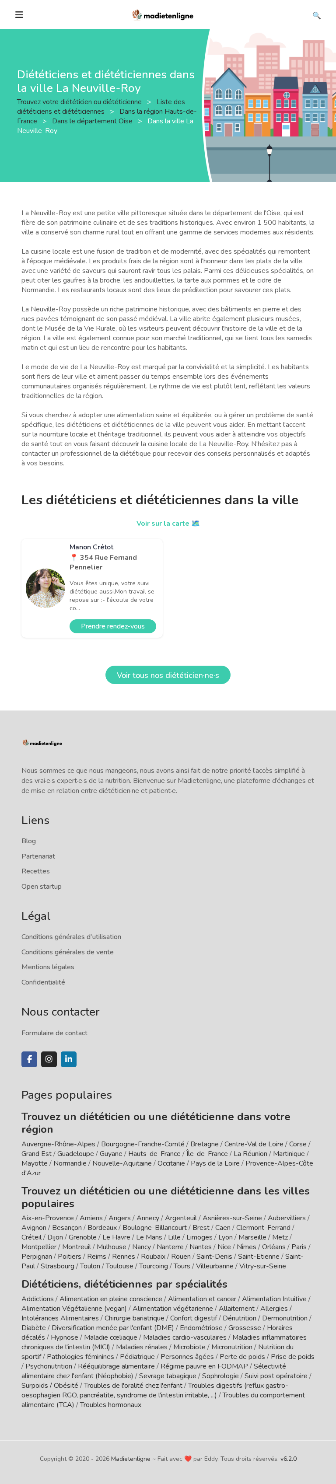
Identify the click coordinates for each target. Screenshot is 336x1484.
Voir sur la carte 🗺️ (168, 523)
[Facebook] (29, 1059)
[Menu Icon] (19, 14)
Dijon (55, 1237)
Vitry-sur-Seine (262, 1266)
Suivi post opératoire (276, 1376)
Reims (96, 1256)
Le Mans (149, 1237)
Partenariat (38, 856)
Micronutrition (231, 1347)
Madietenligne (130, 1459)
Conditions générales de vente (67, 952)
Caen (223, 1228)
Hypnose (64, 1337)
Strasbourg (57, 1266)
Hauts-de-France (154, 1154)
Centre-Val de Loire (254, 1144)
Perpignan (36, 1256)
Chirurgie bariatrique (134, 1318)
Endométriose (201, 1328)
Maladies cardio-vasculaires (185, 1337)
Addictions (37, 1299)
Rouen (181, 1256)
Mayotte (34, 1163)
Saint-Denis (214, 1256)
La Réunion (250, 1154)
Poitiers (69, 1256)
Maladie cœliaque (110, 1337)
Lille (174, 1237)
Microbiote (190, 1347)
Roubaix (153, 1256)
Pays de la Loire (215, 1163)
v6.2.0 (288, 1459)
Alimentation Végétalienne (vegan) (74, 1308)
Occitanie (171, 1163)
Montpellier (38, 1247)
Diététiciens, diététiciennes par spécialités (124, 1284)
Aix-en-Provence (47, 1218)
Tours (182, 1266)
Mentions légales (47, 967)
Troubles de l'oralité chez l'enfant (133, 1385)
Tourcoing (153, 1266)
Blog (28, 841)
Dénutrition (239, 1318)
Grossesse (244, 1328)
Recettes (35, 871)
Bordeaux (102, 1228)
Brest (201, 1228)
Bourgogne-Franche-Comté (143, 1144)
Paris (299, 1247)
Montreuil (76, 1247)
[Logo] (163, 14)
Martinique (289, 1154)
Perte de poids (242, 1357)
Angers (119, 1218)
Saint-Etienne (259, 1256)
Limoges (199, 1237)
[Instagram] (49, 1059)
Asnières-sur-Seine (232, 1218)
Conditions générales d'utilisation (71, 937)
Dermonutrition (285, 1318)
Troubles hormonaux (110, 1405)
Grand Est (36, 1154)
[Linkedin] (69, 1059)
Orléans (274, 1247)
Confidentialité (43, 982)
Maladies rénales (142, 1347)
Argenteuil (181, 1218)
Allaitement (237, 1308)
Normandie (70, 1163)
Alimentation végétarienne (173, 1308)
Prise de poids (293, 1357)
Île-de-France (207, 1154)
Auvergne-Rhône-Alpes (58, 1144)
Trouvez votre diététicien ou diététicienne (80, 102)
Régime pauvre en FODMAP (204, 1366)
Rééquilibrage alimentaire (116, 1366)
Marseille (252, 1237)
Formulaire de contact (54, 1033)
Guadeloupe (75, 1154)
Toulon (90, 1266)
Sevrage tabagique (167, 1376)
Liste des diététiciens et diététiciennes (101, 106)
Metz (280, 1237)
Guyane (111, 1154)
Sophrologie (220, 1376)
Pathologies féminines (80, 1357)
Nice (224, 1247)
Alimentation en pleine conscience (111, 1299)
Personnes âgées (187, 1357)
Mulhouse (111, 1247)
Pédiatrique (137, 1357)
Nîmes (246, 1247)
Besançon (67, 1228)
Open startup (41, 886)
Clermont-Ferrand (263, 1228)
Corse (298, 1144)
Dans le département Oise (93, 121)
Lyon (225, 1237)
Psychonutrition (48, 1366)
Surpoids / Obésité (49, 1385)
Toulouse (119, 1266)
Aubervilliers (287, 1218)
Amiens (91, 1218)
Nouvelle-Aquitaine (122, 1163)
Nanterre (170, 1247)
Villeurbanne (215, 1266)
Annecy (147, 1218)
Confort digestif (193, 1318)
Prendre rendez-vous (113, 626)
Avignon (33, 1228)
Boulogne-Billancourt (154, 1228)
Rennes (123, 1256)
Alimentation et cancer (202, 1299)
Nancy (141, 1247)
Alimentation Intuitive (274, 1299)
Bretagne (204, 1144)
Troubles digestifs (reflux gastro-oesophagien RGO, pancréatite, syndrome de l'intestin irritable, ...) (154, 1390)
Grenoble (83, 1237)
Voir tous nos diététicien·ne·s (168, 675)
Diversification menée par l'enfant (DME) (114, 1328)
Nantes (200, 1247)
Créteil (31, 1237)
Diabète (33, 1328)
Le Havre (116, 1237)
